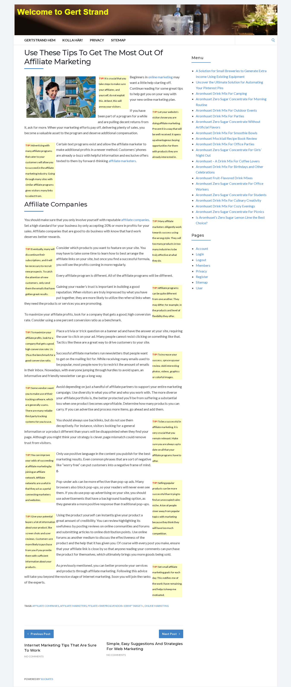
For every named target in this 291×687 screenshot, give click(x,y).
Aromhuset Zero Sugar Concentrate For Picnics (230, 212)
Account (202, 248)
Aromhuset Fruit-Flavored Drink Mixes (224, 178)
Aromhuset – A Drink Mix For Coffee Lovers (228, 161)
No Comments (33, 656)
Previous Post (40, 634)
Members (203, 265)
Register (202, 277)
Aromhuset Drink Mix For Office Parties (225, 144)
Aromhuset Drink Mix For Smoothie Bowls (226, 133)
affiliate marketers (122, 161)
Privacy (97, 40)
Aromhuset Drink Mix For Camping (221, 93)
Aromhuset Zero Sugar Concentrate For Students (231, 195)
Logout (201, 260)
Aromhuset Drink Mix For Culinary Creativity (228, 200)
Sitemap (118, 40)
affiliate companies (135, 220)
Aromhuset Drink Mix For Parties (220, 116)
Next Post (169, 634)
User (199, 288)
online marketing (160, 77)
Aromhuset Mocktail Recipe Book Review (226, 138)
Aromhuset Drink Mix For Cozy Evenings (225, 206)
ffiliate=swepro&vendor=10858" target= (115, 605)
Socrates (47, 679)
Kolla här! (72, 40)
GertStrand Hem (39, 40)
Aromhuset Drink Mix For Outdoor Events (226, 110)
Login (200, 254)
